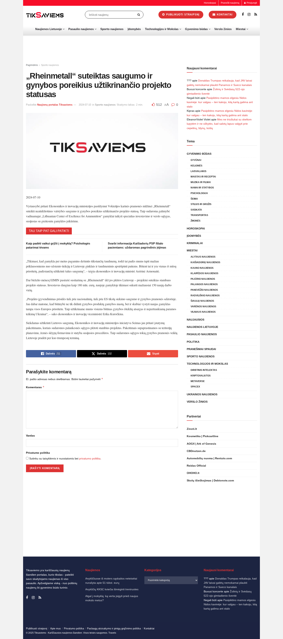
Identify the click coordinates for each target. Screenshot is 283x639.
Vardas (30, 435)
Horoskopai (210, 3)
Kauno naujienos (202, 268)
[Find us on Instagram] (249, 14)
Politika (193, 341)
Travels (112, 632)
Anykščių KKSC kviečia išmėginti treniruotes (111, 589)
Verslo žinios (223, 29)
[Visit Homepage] (45, 15)
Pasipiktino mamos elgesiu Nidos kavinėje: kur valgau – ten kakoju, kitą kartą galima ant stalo (220, 102)
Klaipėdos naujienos (204, 273)
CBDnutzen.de (196, 451)
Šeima (194, 198)
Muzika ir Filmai (201, 182)
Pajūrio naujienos (203, 279)
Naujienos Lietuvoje (48, 29)
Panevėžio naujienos (204, 290)
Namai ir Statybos (202, 187)
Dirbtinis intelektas (204, 370)
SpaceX (195, 386)
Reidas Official (196, 465)
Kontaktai (224, 14)
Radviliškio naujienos (205, 295)
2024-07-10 (85, 104)
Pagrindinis (32, 65)
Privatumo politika (38, 452)
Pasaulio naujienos (81, 29)
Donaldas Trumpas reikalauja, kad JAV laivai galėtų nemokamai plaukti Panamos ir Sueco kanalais (230, 583)
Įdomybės (134, 29)
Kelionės (196, 165)
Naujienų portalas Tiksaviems (54, 104)
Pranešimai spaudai (201, 349)
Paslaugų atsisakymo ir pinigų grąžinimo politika (114, 628)
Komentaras (35, 387)
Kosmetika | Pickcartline (202, 436)
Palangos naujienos (204, 284)
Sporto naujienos (111, 29)
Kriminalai (195, 243)
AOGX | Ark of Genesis (201, 443)
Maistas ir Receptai (203, 176)
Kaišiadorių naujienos (205, 262)
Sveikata (196, 209)
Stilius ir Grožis (201, 204)
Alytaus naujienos (203, 256)
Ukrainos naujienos (202, 394)
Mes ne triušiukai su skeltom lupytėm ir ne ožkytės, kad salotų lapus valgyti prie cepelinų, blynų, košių (219, 124)
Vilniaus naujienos (203, 312)
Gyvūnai (196, 160)
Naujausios (195, 319)
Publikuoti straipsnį (182, 14)
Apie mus (55, 628)
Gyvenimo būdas (196, 29)
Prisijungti (251, 3)
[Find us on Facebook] (243, 14)
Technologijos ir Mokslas (161, 29)
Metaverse (198, 381)
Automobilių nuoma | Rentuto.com (209, 458)
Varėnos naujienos (203, 306)
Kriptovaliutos (201, 375)
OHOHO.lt (193, 472)
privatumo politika (89, 458)
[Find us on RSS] (255, 14)
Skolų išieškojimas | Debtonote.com (210, 480)
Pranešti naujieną (230, 3)
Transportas (199, 215)
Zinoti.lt (192, 428)
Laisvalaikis (198, 171)
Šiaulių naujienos (202, 301)
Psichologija (199, 193)
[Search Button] (139, 14)
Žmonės (195, 220)
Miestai (240, 29)
